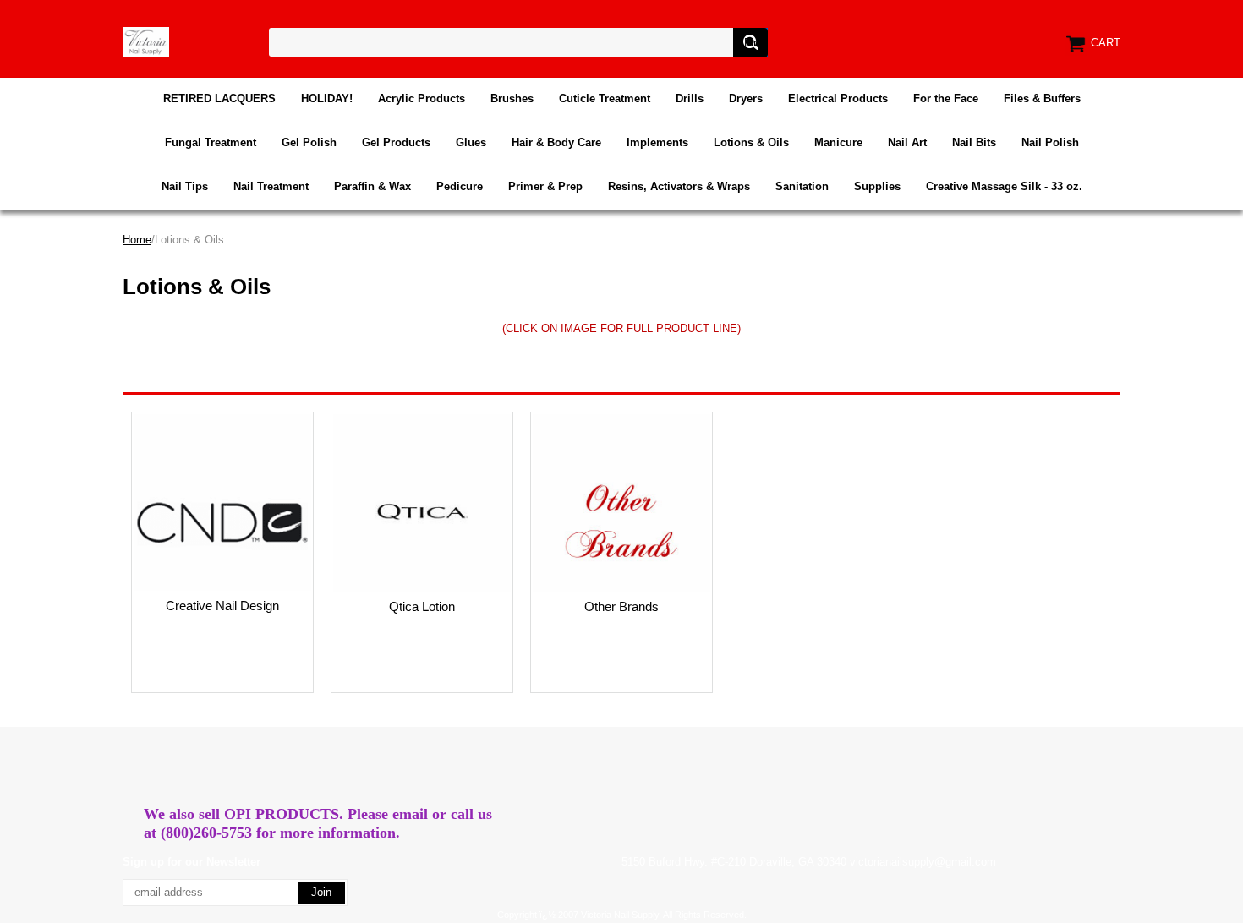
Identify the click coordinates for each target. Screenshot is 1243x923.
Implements (657, 142)
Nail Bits (974, 142)
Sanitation (802, 186)
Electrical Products (838, 98)
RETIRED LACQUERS (219, 98)
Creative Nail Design (222, 605)
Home (137, 239)
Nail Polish (1050, 142)
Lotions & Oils (751, 142)
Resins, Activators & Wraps (679, 186)
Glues (471, 142)
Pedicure (459, 186)
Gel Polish (309, 142)
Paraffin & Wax (372, 186)
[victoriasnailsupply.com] (146, 41)
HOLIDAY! (327, 98)
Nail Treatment (271, 186)
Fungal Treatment (210, 142)
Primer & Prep (545, 186)
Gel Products (396, 142)
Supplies (877, 186)
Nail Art (907, 142)
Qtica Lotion (422, 606)
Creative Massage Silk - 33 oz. (1004, 186)
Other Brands (621, 606)
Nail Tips (185, 186)
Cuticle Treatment (604, 98)
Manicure (838, 142)
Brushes (512, 98)
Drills (690, 98)
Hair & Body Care (556, 142)
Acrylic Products (421, 98)
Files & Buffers (1042, 98)
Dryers (746, 98)
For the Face (945, 98)
